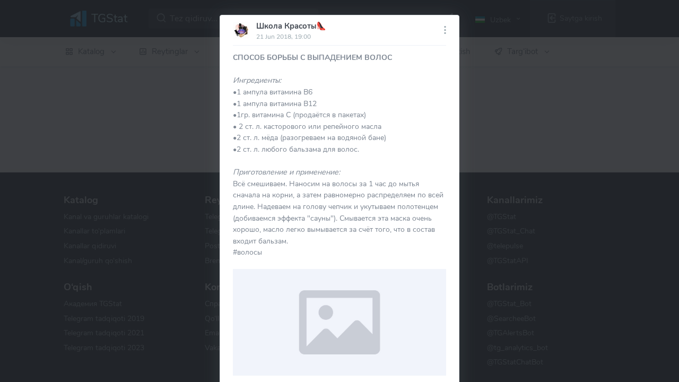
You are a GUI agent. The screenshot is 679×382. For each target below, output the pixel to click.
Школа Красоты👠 (291, 26)
